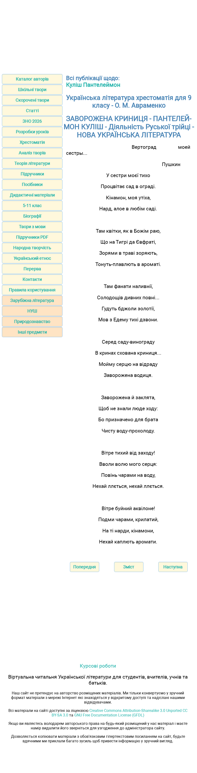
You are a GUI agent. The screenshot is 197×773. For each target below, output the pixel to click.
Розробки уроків (32, 131)
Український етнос (32, 258)
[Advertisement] (98, 35)
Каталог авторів (32, 78)
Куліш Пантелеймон (93, 84)
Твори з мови (32, 226)
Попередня (84, 566)
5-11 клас (32, 205)
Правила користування (32, 289)
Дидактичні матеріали (32, 194)
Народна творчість (32, 247)
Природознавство (32, 321)
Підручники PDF (32, 237)
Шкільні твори (32, 89)
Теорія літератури (32, 163)
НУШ (32, 310)
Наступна (173, 566)
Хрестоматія (32, 142)
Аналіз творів (32, 152)
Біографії (32, 216)
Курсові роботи (98, 666)
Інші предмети (32, 332)
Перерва (32, 268)
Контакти (32, 279)
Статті (32, 110)
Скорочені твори (32, 100)
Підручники (32, 173)
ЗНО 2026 (32, 121)
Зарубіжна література (32, 300)
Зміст (128, 566)
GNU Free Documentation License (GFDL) (109, 715)
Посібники (32, 184)
